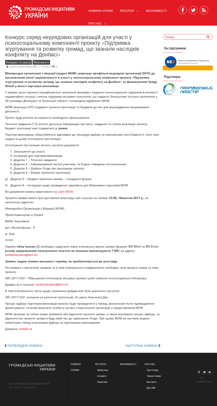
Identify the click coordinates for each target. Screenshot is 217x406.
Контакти (151, 382)
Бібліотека (102, 370)
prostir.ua (25, 329)
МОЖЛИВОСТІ (128, 364)
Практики (102, 382)
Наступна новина (141, 345)
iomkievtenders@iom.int (21, 255)
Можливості (156, 10)
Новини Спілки (100, 10)
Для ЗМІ (151, 388)
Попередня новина (24, 345)
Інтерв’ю (101, 376)
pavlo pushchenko (21, 66)
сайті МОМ (65, 191)
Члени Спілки (154, 376)
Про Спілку (153, 370)
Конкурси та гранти (18, 62)
